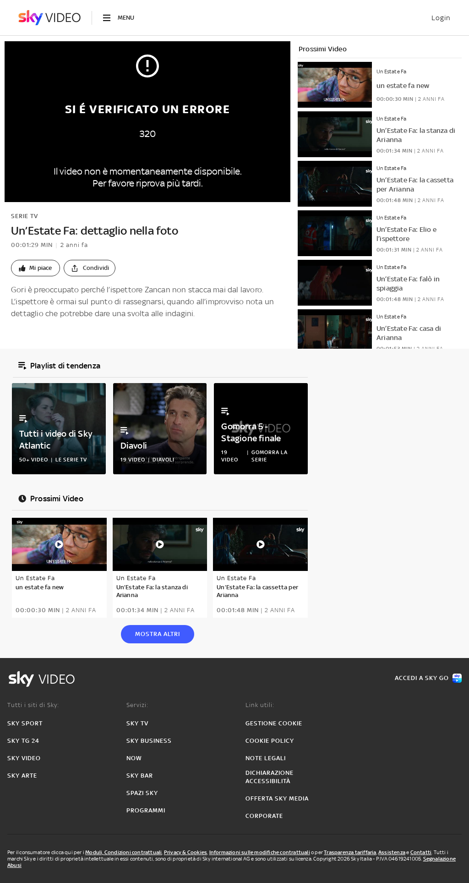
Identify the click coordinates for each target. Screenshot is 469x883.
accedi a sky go (422, 678)
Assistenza (391, 852)
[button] (35, 268)
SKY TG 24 (23, 740)
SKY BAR (139, 775)
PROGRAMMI (145, 810)
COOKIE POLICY (269, 740)
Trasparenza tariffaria (350, 852)
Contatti (421, 852)
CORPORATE (264, 815)
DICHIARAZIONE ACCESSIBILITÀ (269, 776)
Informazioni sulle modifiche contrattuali (259, 852)
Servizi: (137, 705)
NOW (134, 758)
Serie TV (24, 216)
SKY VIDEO (24, 758)
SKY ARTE (22, 775)
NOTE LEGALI (265, 758)
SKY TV (137, 723)
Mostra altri (157, 634)
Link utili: (259, 705)
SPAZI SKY (142, 793)
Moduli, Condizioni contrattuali (123, 852)
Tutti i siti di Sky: (33, 705)
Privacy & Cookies (185, 852)
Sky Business (149, 740)
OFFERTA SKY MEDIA (277, 798)
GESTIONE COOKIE (273, 723)
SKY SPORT (25, 723)
